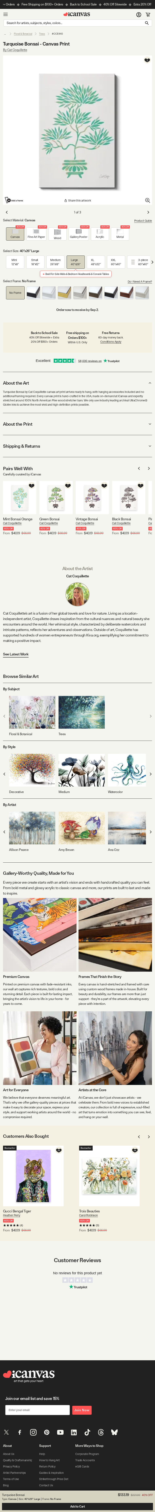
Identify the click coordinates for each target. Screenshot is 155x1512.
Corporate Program (87, 1454)
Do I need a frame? (140, 281)
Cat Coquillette (12, 523)
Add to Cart (77, 1506)
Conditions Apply (110, 341)
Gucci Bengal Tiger (17, 1211)
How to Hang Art (49, 1460)
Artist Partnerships (14, 1472)
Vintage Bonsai (87, 519)
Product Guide (143, 220)
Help (42, 1454)
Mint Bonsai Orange (17, 519)
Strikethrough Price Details (55, 1479)
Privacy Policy (11, 1466)
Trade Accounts (85, 1460)
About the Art (16, 383)
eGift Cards (82, 1466)
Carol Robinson (88, 1215)
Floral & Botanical (23, 33)
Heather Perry (11, 1215)
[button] (15, 234)
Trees (42, 33)
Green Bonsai (49, 519)
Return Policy (47, 1466)
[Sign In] (139, 14)
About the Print (17, 424)
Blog (5, 1485)
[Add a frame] (14, 200)
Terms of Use (11, 1479)
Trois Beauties (89, 1211)
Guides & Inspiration (51, 1472)
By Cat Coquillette (15, 50)
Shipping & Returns (21, 446)
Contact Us (46, 1485)
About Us (8, 1454)
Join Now (82, 1410)
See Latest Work (16, 654)
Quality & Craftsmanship (17, 1460)
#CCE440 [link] (57, 33)
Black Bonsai (121, 519)
